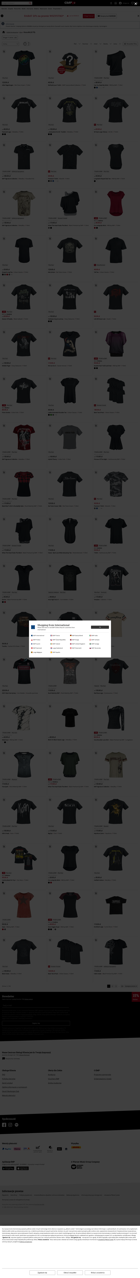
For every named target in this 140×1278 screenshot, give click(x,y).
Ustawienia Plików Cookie (105, 1239)
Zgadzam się (42, 1273)
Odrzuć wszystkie (70, 1273)
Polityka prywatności (25, 1242)
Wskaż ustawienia (98, 1273)
